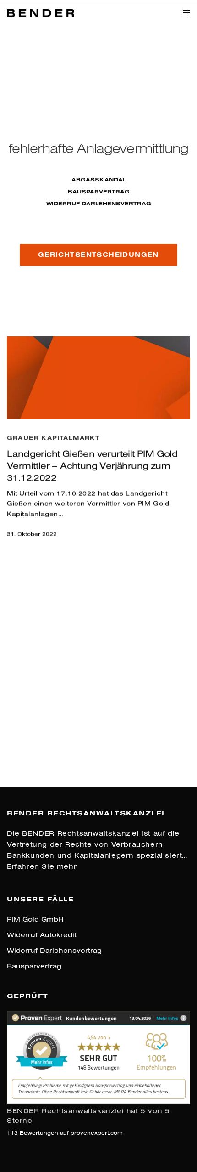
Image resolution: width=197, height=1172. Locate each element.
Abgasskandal (98, 179)
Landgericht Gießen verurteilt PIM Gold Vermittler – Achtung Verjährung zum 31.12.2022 (92, 465)
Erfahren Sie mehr (42, 866)
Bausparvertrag (99, 191)
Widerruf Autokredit (42, 934)
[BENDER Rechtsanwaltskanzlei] (40, 12)
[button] (98, 255)
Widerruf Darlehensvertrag (98, 203)
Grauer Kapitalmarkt (53, 438)
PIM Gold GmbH (35, 919)
